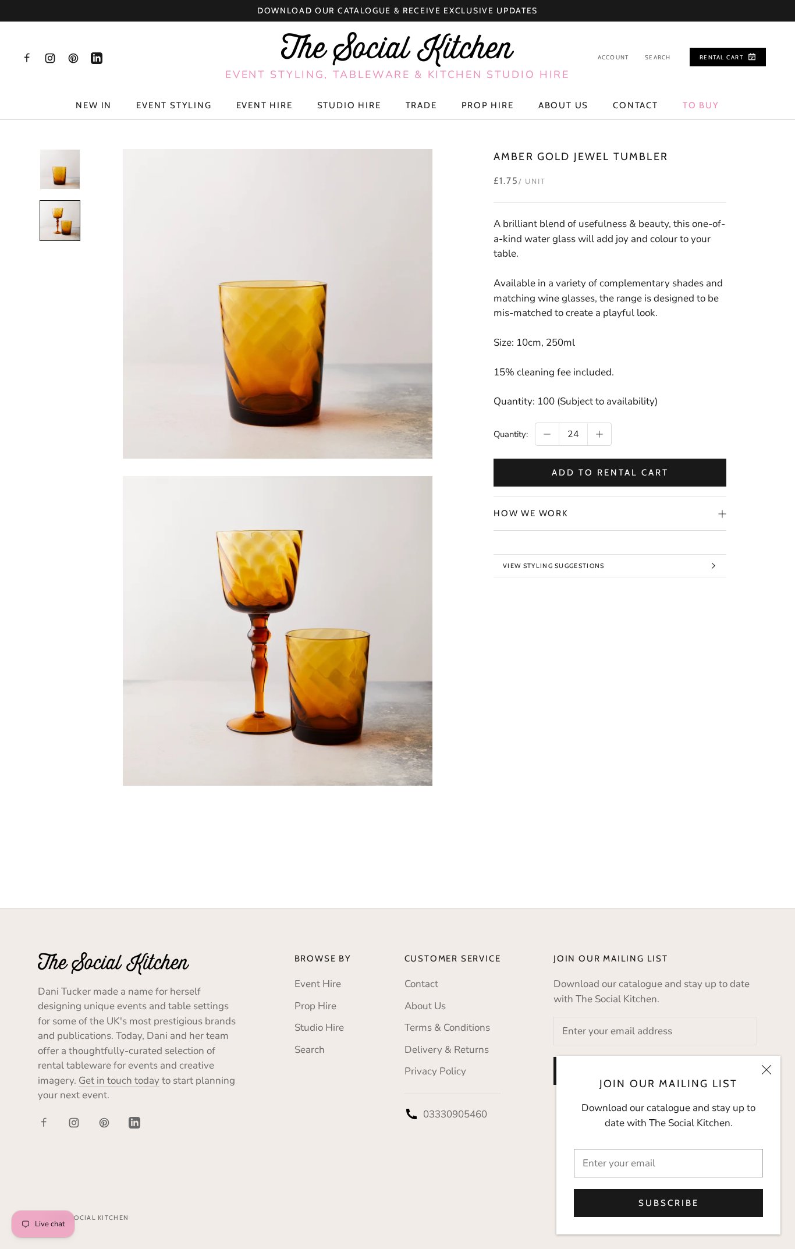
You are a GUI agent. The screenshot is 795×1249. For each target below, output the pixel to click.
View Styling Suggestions (554, 566)
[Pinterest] (73, 57)
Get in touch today (119, 1080)
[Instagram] (50, 57)
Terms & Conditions (447, 1027)
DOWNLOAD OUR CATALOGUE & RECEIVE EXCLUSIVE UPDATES (397, 10)
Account (613, 57)
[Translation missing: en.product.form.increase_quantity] (599, 434)
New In (94, 105)
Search (657, 57)
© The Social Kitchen (88, 1217)
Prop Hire (488, 105)
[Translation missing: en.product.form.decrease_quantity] (547, 434)
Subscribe (668, 1203)
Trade (421, 105)
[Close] (766, 1070)
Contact (635, 105)
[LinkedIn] (96, 57)
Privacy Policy (435, 1071)
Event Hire (264, 105)
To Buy (701, 105)
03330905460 (455, 1114)
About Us (563, 105)
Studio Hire (349, 105)
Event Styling (173, 105)
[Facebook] (27, 57)
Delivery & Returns (446, 1049)
